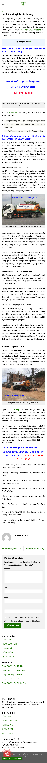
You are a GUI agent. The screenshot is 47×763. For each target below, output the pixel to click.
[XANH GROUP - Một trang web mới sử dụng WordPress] (23, 4)
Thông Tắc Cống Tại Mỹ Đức (12, 675)
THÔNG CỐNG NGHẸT (10, 644)
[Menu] (3, 3)
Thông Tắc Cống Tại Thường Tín (14, 683)
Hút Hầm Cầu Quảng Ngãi (35, 549)
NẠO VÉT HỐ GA (8, 657)
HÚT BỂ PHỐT (6, 11)
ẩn (30, 42)
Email (7, 597)
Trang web (8, 607)
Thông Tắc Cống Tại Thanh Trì (13, 679)
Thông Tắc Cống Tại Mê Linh (12, 666)
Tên (6, 587)
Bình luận (8, 568)
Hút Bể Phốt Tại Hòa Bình (11, 549)
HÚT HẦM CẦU (7, 648)
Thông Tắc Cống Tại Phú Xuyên (13, 670)
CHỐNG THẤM (7, 652)
